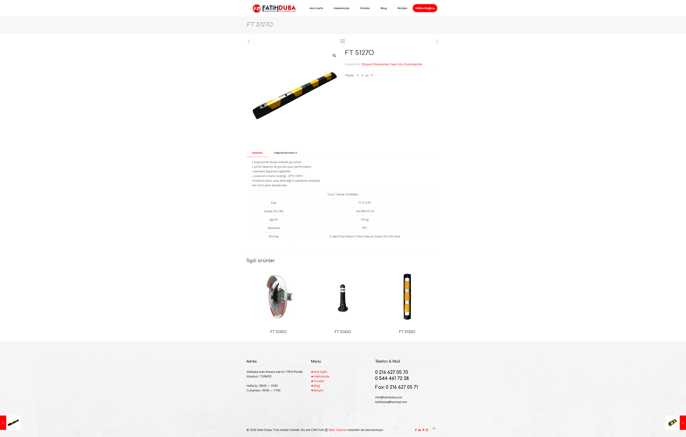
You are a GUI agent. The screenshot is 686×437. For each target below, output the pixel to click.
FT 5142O (343, 332)
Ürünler (319, 381)
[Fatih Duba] (274, 8)
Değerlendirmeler (285, 152)
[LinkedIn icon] (419, 430)
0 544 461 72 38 (392, 378)
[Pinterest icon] (423, 430)
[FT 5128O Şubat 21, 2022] (675, 423)
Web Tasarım (338, 430)
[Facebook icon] (415, 430)
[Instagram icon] (427, 430)
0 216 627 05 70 (391, 372)
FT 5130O (407, 332)
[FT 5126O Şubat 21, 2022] (10, 423)
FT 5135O (278, 332)
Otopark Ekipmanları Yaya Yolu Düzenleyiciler (392, 64)
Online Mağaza (425, 8)
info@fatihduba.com (388, 397)
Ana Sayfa (320, 372)
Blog (317, 386)
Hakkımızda (321, 376)
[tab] (257, 153)
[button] (334, 55)
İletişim (318, 390)
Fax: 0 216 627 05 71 (396, 387)
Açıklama (257, 152)
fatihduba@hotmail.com (391, 402)
